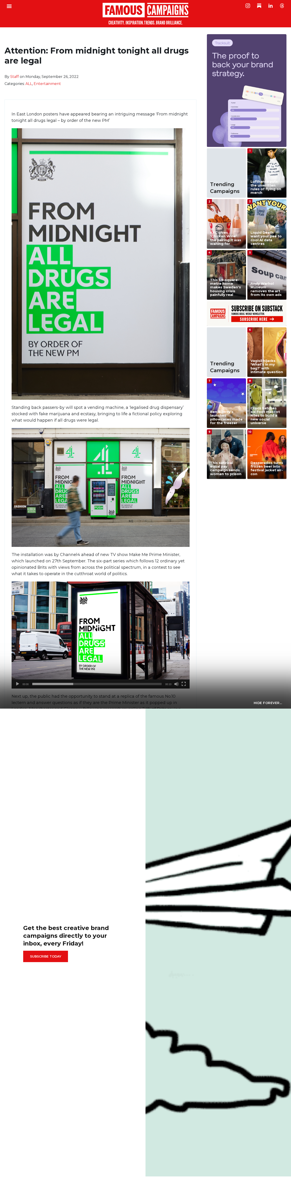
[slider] (97, 684)
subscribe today (45, 956)
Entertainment (47, 84)
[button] (100, 635)
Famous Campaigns (145, 13)
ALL (28, 84)
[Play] (17, 684)
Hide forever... (268, 703)
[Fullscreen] (183, 684)
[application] (101, 635)
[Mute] (176, 684)
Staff (14, 76)
